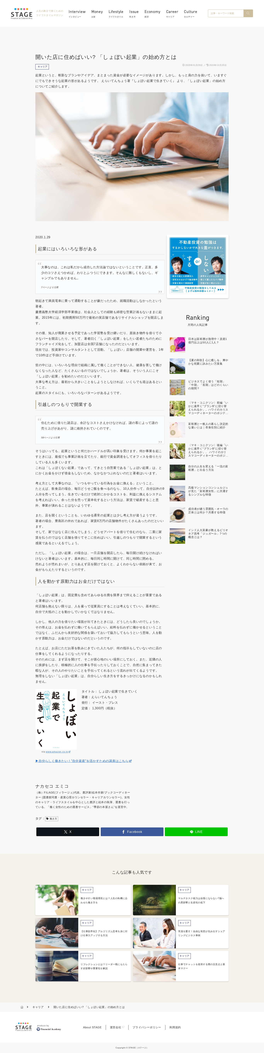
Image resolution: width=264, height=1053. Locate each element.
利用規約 (175, 1027)
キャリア (43, 66)
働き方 (53, 818)
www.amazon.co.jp (57, 751)
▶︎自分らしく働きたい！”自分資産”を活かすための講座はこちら (82, 761)
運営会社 (115, 1027)
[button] (248, 13)
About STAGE (92, 1027)
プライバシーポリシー (147, 1027)
